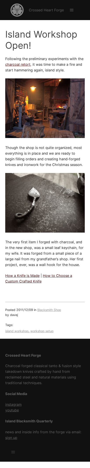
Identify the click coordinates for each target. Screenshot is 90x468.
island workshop (17, 331)
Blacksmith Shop (49, 310)
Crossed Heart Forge (46, 10)
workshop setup (42, 331)
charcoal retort (17, 64)
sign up (11, 437)
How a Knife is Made (22, 275)
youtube (12, 410)
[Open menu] (71, 10)
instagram (13, 404)
